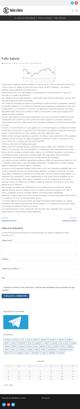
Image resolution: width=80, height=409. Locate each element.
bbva (29, 343)
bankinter (22, 343)
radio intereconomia (65, 349)
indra (63, 346)
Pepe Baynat (7, 63)
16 (62, 373)
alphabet (44, 339)
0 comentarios (36, 63)
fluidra (14, 346)
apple (6, 343)
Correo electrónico (11, 268)
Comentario (7, 240)
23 (62, 376)
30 (62, 379)
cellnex (46, 343)
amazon (61, 339)
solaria (44, 353)
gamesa (22, 346)
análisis (69, 339)
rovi (12, 353)
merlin (13, 349)
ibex (49, 346)
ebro (66, 343)
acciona (7, 339)
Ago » (11, 385)
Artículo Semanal (44, 18)
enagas (73, 343)
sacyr (27, 353)
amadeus (52, 339)
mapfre (70, 346)
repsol (6, 353)
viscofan (61, 353)
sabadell (19, 353)
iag (36, 346)
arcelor (13, 343)
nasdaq (29, 349)
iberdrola (42, 346)
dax (61, 343)
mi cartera (21, 349)
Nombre (5, 259)
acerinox (15, 339)
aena (28, 339)
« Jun (5, 385)
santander (35, 353)
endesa (6, 346)
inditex (56, 346)
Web (3, 278)
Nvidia (43, 349)
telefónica (52, 353)
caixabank (37, 343)
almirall (35, 339)
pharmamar (52, 349)
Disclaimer (46, 398)
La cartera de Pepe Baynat (24, 18)
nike (36, 349)
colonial (54, 343)
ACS (22, 339)
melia (6, 349)
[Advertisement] (40, 36)
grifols (30, 346)
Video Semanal (60, 18)
